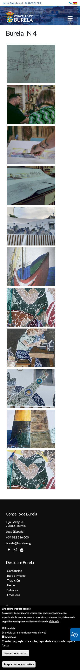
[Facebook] (9, 550)
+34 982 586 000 (32, 3)
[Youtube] (21, 550)
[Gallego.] (71, 2)
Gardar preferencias (15, 653)
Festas (11, 585)
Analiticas (10, 637)
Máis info (54, 621)
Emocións (13, 595)
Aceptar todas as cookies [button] (19, 664)
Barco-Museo (16, 575)
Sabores (12, 590)
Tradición (13, 580)
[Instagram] (15, 550)
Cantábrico (14, 570)
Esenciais (10, 628)
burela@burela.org (12, 3)
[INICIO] (19, 16)
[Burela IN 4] (31, 63)
